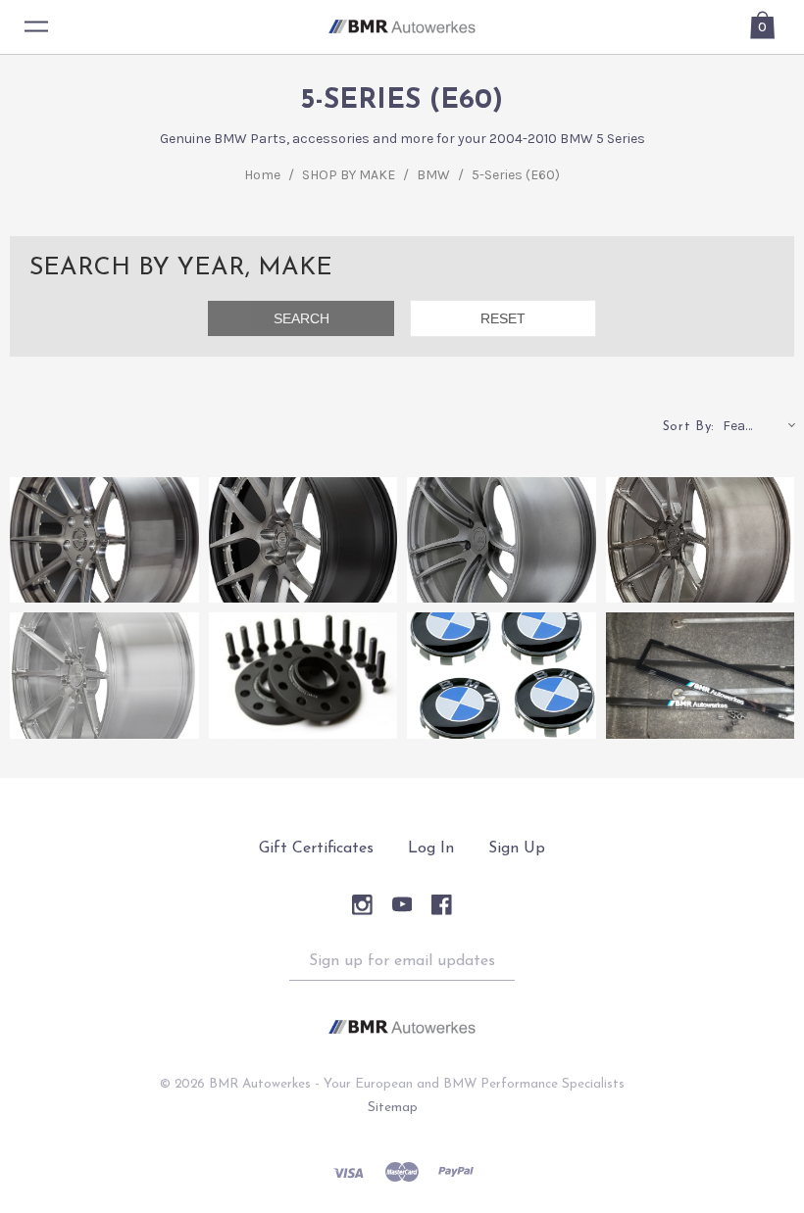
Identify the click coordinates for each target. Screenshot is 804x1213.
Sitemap (393, 1107)
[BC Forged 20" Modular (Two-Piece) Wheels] (104, 540)
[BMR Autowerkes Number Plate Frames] (700, 675)
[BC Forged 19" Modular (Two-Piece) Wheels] (303, 540)
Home (262, 175)
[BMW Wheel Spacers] (303, 675)
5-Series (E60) (516, 175)
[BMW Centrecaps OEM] (501, 675)
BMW (433, 175)
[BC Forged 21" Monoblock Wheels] (501, 540)
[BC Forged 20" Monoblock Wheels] (700, 540)
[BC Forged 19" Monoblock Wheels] (104, 675)
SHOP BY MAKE (348, 175)
